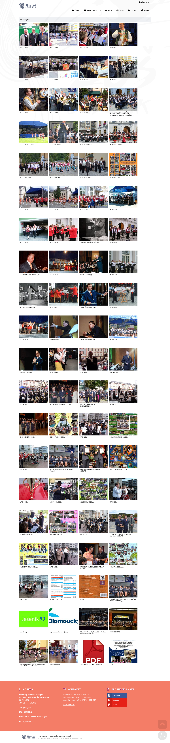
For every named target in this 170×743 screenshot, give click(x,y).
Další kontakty (69, 705)
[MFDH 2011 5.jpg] (93, 175)
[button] (144, 2)
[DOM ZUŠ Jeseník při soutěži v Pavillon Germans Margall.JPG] (93, 629)
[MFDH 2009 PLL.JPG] (33, 142)
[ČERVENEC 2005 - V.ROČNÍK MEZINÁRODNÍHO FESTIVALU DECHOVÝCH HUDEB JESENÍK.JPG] (123, 110)
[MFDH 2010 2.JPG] (93, 142)
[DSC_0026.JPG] (123, 629)
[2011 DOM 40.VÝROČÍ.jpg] (123, 467)
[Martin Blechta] (63, 337)
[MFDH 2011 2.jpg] (33, 175)
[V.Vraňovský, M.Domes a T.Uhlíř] (63, 402)
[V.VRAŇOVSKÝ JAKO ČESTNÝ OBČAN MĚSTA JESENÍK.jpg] (123, 597)
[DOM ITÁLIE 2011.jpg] (123, 565)
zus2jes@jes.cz (25, 707)
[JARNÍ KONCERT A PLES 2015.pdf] (93, 662)
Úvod (27, 6)
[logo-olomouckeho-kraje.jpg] (63, 629)
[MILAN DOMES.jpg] (63, 500)
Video (133, 10)
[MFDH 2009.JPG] (63, 142)
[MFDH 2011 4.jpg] (63, 175)
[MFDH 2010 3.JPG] (123, 142)
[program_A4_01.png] (63, 597)
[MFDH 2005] (93, 110)
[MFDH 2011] (93, 370)
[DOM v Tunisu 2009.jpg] (63, 435)
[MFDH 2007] (63, 272)
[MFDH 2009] (123, 272)
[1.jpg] (123, 662)
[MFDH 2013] (33, 45)
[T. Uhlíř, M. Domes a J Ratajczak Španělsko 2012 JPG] (123, 532)
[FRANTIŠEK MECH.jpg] (93, 337)
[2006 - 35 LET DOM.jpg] (33, 435)
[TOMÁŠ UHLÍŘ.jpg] (33, 370)
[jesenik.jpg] (33, 629)
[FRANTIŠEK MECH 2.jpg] (93, 305)
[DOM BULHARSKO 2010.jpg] (123, 435)
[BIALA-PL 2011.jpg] (63, 532)
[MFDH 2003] (63, 240)
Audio (146, 10)
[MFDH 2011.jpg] (123, 175)
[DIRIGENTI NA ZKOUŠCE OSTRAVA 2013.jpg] (93, 565)
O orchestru (91, 10)
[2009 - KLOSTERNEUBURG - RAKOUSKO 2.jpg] (93, 402)
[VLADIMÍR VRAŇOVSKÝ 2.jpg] (33, 272)
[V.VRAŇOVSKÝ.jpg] (93, 272)
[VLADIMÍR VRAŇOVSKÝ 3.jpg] (93, 240)
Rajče (115, 705)
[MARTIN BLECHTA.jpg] (33, 305)
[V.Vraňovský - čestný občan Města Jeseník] (63, 467)
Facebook (116, 695)
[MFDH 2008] (33, 207)
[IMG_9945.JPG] (63, 662)
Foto (121, 10)
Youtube (116, 700)
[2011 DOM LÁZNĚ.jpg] (93, 500)
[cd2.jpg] (93, 597)
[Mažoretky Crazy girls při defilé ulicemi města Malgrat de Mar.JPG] (33, 662)
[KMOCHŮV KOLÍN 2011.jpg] (33, 565)
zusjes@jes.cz (28, 721)
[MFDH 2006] (123, 207)
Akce (109, 10)
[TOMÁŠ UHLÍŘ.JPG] (33, 532)
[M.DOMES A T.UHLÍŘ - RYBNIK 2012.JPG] (93, 467)
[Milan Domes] (123, 370)
